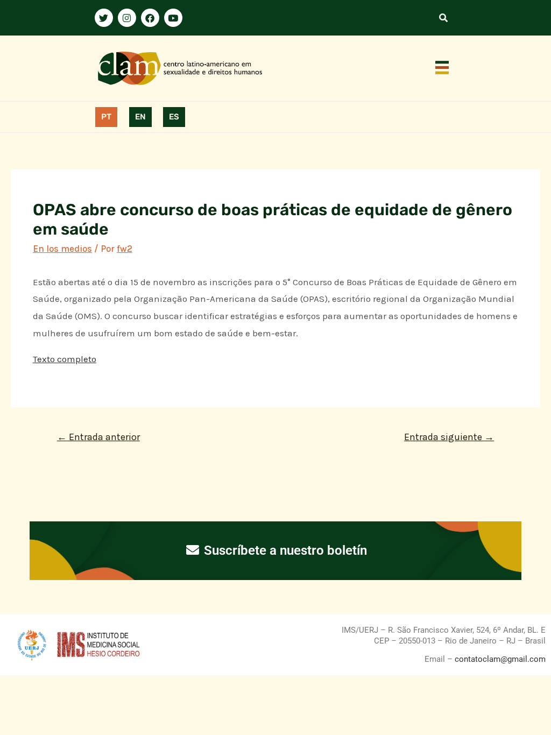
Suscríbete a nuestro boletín (284, 550)
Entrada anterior (98, 437)
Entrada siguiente (449, 437)
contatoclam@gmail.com (499, 659)
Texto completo (64, 359)
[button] (442, 68)
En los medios (62, 248)
